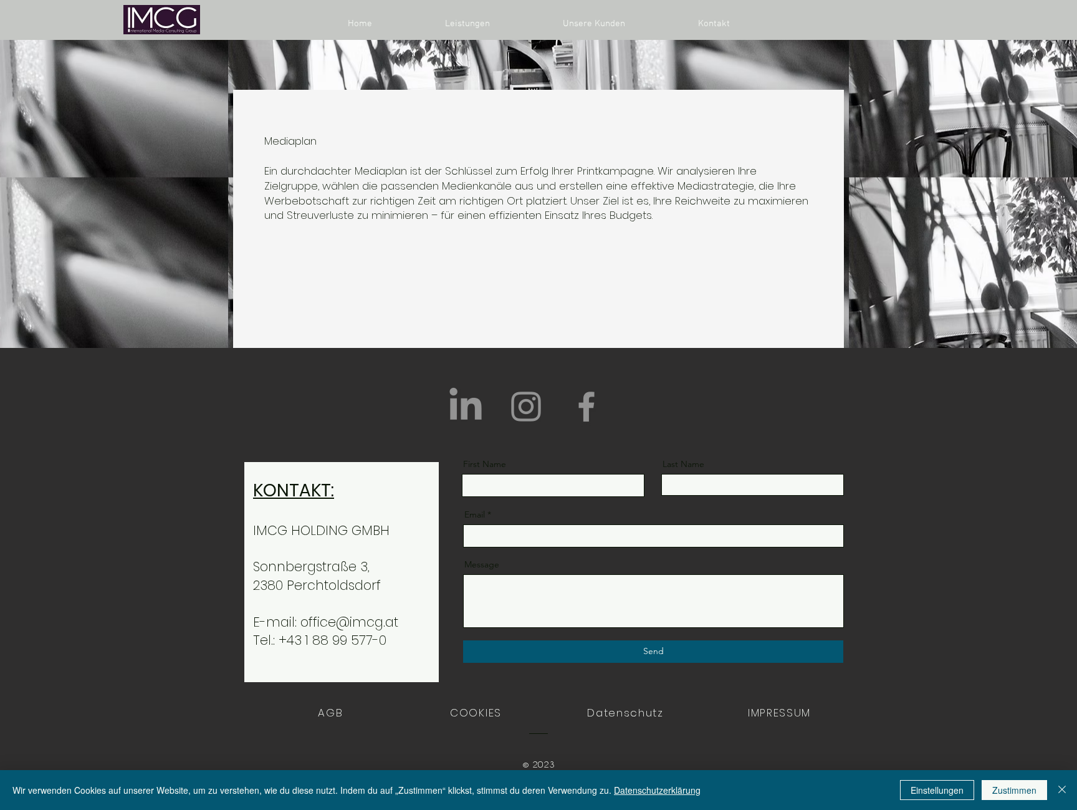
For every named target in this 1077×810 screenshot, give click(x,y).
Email (474, 514)
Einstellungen (937, 790)
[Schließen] (1062, 790)
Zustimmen (1014, 790)
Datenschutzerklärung (657, 790)
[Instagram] (526, 407)
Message (481, 564)
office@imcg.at (349, 622)
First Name (484, 464)
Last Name (683, 464)
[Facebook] (586, 407)
